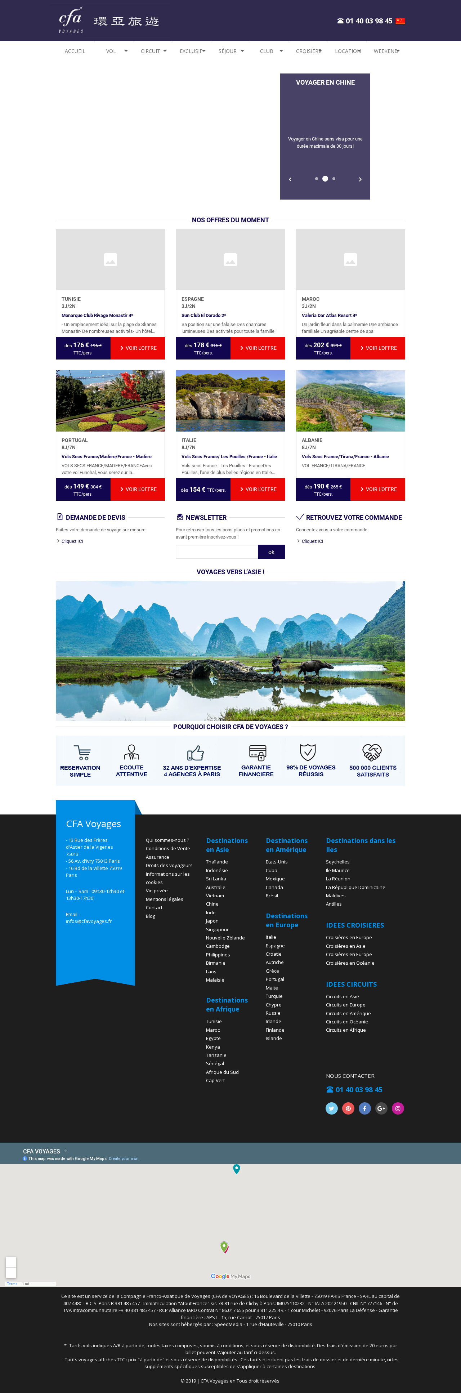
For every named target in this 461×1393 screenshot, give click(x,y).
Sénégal (215, 1063)
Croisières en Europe (349, 937)
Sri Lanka (216, 878)
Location (348, 51)
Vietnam (215, 895)
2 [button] (325, 179)
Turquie (274, 996)
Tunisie (214, 1021)
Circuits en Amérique (348, 1013)
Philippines (218, 954)
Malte (272, 988)
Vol (111, 51)
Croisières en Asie (346, 946)
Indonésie (217, 870)
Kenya (213, 1047)
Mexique (275, 878)
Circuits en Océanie (347, 1021)
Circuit (150, 51)
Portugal (275, 979)
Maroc (213, 1030)
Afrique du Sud (222, 1072)
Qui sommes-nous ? (167, 840)
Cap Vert (215, 1080)
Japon (212, 920)
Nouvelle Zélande (225, 937)
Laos (211, 971)
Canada (274, 887)
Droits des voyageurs (169, 865)
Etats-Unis (277, 861)
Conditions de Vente (168, 848)
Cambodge (218, 946)
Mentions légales (164, 899)
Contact (154, 907)
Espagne (275, 945)
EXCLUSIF (191, 51)
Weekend (386, 51)
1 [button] (316, 179)
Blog (150, 916)
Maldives (336, 895)
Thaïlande (217, 861)
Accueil (75, 51)
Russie (273, 1013)
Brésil (272, 895)
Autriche (275, 962)
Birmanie (215, 963)
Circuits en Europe (346, 1004)
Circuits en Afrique (346, 1030)
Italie (271, 937)
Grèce (272, 971)
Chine (212, 904)
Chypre (274, 1004)
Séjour (228, 51)
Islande (274, 1038)
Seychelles (338, 861)
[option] (325, 136)
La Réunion (338, 878)
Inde (211, 912)
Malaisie (215, 980)
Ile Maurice (338, 870)
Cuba (271, 870)
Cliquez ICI (72, 541)
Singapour (217, 929)
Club (266, 51)
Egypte (213, 1038)
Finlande (275, 1030)
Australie (215, 887)
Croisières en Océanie (350, 963)
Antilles (334, 904)
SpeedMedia (228, 1324)
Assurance (157, 857)
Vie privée (157, 890)
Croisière (308, 51)
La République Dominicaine (355, 887)
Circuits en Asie (342, 996)
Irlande (273, 1021)
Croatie (274, 954)
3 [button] (334, 179)
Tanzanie (216, 1055)
